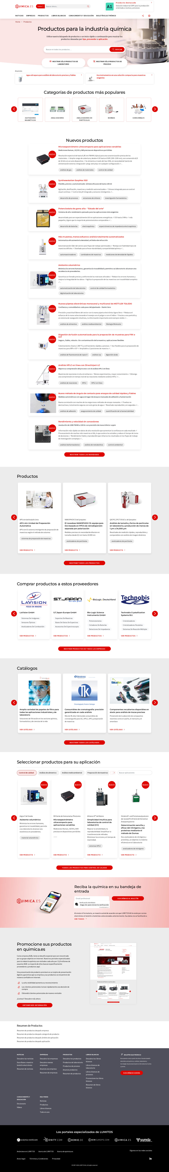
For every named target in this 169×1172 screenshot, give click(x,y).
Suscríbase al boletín (127, 898)
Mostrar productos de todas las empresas (84, 649)
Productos (44, 1104)
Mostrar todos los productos (84, 563)
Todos (39, 6)
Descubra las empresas (49, 1058)
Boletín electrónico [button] (106, 16)
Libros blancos (45, 1108)
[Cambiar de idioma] (149, 16)
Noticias (43, 1101)
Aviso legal (21, 1158)
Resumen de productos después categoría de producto (38, 1034)
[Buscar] (88, 6)
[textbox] (135, 772)
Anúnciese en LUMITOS (26, 1151)
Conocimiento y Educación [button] (81, 16)
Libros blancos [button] (59, 16)
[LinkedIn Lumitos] (150, 1158)
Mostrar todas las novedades (84, 454)
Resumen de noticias (25, 1069)
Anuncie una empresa (48, 1069)
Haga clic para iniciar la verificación (94, 905)
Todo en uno (45, 1112)
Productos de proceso (71, 1066)
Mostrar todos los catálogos (84, 742)
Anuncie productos (70, 1070)
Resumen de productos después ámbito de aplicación (37, 1037)
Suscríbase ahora (131, 1073)
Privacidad (56, 1158)
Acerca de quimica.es (65, 1151)
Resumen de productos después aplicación (33, 1041)
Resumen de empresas (48, 1072)
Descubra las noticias (25, 1058)
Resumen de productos (72, 1073)
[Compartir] (143, 16)
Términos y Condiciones (38, 1158)
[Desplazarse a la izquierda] (111, 772)
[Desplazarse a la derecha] (114, 772)
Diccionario (21, 1103)
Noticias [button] (19, 16)
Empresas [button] (30, 16)
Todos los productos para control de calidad (84, 868)
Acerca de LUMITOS (46, 1151)
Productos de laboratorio (73, 1062)
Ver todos (79, 919)
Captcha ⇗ (104, 907)
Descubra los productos (72, 1058)
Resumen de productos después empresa (33, 1030)
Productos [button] (43, 16)
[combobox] (135, 772)
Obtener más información (35, 1005)
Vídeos (19, 1107)
